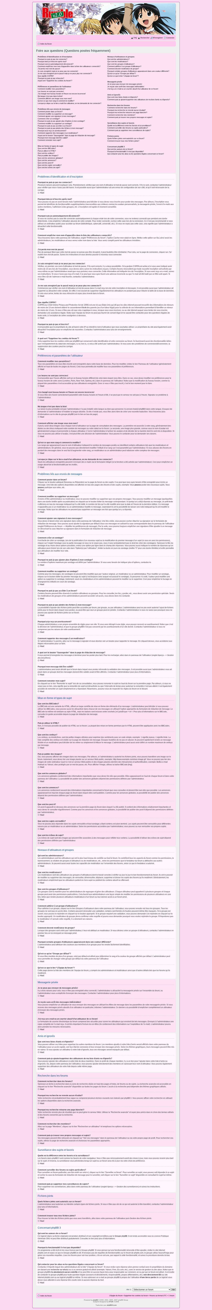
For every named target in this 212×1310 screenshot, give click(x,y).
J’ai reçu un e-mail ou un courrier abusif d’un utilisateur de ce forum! (132, 89)
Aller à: (128, 1289)
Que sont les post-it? (45, 163)
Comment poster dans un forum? (50, 111)
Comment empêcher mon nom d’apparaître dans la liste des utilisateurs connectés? (69, 66)
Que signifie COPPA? (46, 76)
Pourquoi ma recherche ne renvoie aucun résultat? (126, 110)
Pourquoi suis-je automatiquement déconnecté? (55, 64)
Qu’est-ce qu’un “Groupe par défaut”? (121, 73)
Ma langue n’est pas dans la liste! (50, 96)
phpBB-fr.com (112, 1305)
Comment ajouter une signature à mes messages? (57, 116)
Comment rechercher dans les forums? (122, 108)
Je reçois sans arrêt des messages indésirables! (125, 86)
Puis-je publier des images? (48, 155)
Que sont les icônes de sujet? (49, 167)
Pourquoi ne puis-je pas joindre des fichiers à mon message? (60, 128)
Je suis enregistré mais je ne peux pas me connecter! (58, 71)
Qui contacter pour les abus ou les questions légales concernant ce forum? (135, 154)
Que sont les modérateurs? (117, 61)
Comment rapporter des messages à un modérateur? (58, 133)
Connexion (170, 38)
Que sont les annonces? (47, 160)
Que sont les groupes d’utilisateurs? (120, 64)
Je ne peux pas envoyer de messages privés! (124, 84)
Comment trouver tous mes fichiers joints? (123, 141)
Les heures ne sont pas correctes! (51, 91)
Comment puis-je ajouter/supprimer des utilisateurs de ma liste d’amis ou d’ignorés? (138, 100)
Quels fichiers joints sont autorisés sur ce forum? (125, 138)
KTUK (111, 1302)
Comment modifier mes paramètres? (51, 89)
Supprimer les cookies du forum (136, 1295)
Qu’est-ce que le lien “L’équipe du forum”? (123, 76)
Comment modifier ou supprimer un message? (55, 114)
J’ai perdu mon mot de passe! (49, 69)
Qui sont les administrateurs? (118, 59)
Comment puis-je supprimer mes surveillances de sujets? (129, 130)
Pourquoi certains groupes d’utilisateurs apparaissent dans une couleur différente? (138, 71)
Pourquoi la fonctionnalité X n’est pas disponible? (125, 151)
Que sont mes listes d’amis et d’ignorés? (122, 97)
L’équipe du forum (115, 1295)
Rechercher (144, 38)
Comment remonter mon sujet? (49, 140)
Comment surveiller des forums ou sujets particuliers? (127, 128)
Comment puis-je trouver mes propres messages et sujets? (129, 117)
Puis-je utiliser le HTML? (47, 151)
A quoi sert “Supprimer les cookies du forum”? (55, 81)
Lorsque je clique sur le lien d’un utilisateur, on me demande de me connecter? (69, 103)
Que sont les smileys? (46, 153)
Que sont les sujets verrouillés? (49, 165)
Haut (42, 193)
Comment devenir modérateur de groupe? (123, 69)
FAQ (135, 38)
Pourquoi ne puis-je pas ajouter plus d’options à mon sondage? (61, 121)
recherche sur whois (59, 1270)
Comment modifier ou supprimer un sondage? (55, 123)
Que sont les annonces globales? (50, 158)
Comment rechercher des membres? (121, 115)
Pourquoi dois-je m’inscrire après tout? (52, 61)
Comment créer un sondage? (49, 119)
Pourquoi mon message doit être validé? (53, 138)
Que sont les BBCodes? (47, 148)
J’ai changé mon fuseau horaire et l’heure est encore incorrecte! (62, 94)
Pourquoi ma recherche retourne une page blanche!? (127, 112)
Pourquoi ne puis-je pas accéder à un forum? (55, 126)
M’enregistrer (158, 38)
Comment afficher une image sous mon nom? (55, 98)
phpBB (95, 1300)
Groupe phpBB (121, 1236)
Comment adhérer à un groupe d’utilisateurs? (124, 66)
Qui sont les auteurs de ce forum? (120, 149)
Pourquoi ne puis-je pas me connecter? (52, 59)
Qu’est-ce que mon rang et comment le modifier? (56, 101)
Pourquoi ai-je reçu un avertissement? (52, 131)
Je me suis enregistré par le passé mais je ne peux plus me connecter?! (65, 73)
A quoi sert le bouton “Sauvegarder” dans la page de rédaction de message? (66, 135)
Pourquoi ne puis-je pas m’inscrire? (51, 78)
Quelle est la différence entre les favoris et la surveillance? (129, 125)
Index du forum (46, 44)
